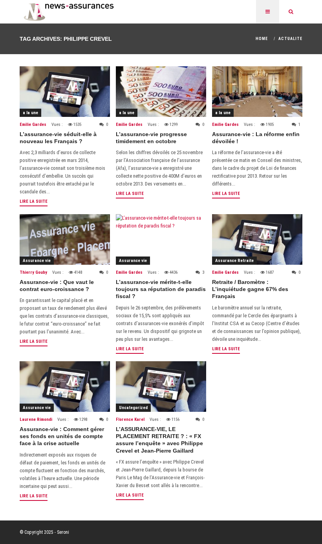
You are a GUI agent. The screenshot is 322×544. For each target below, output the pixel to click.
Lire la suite (34, 201)
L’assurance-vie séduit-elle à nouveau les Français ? (58, 137)
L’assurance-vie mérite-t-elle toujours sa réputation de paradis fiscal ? (161, 289)
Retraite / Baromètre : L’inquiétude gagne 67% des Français (250, 289)
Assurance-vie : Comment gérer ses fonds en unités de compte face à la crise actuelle (62, 436)
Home (262, 38)
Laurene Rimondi (36, 419)
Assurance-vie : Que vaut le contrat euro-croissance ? (57, 285)
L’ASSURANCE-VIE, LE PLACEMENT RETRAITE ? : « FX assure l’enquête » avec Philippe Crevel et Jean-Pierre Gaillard (159, 440)
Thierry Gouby (33, 272)
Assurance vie (37, 260)
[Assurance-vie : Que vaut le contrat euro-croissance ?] (65, 239)
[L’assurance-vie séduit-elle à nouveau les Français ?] (65, 91)
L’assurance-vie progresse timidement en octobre (151, 137)
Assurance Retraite (234, 260)
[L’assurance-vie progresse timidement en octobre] (161, 91)
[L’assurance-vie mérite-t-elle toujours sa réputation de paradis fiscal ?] (161, 239)
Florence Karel (130, 419)
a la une (30, 112)
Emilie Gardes (33, 124)
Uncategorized (133, 407)
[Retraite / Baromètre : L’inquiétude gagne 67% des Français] (257, 239)
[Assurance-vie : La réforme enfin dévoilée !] (257, 91)
